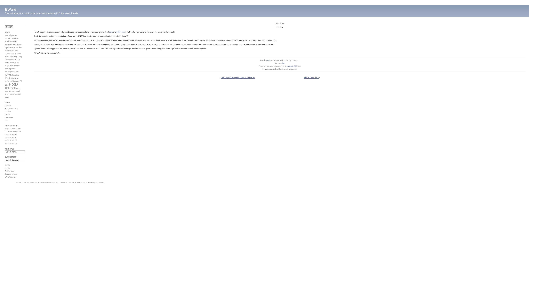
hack (18, 60)
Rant (283, 63)
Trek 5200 (12, 94)
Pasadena (15, 75)
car (20, 53)
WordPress (33, 182)
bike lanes (15, 50)
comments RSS (292, 66)
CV (6, 120)
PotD (13, 84)
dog (20, 56)
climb (7, 57)
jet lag (17, 63)
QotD (8, 88)
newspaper (9, 72)
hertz (7, 63)
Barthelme (43, 182)
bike (20, 47)
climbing (13, 57)
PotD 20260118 (11, 135)
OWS (8, 74)
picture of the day (12, 81)
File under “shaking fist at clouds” (238, 78)
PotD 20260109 (11, 141)
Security (18, 88)
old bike (16, 72)
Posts (93, 182)
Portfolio (8, 106)
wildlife (18, 94)
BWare (10, 9)
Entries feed (9, 171)
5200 (6, 35)
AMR (7, 41)
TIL (10, 91)
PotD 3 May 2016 (311, 78)
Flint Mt (13, 60)
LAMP (7, 114)
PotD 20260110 (11, 138)
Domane (8, 60)
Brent (269, 60)
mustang (8, 69)
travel (17, 91)
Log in (7, 168)
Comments (100, 182)
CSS (83, 182)
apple (8, 47)
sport (7, 91)
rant (13, 88)
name (13, 69)
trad (13, 91)
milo (11, 66)
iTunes (11, 63)
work (7, 97)
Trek (6, 94)
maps (7, 66)
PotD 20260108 (11, 143)
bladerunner (9, 54)
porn (111, 32)
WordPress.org (10, 177)
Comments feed (11, 174)
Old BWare (9, 117)
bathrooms (121, 32)
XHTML (77, 182)
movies (17, 66)
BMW (17, 53)
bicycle (14, 47)
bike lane (8, 50)
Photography (11, 78)
